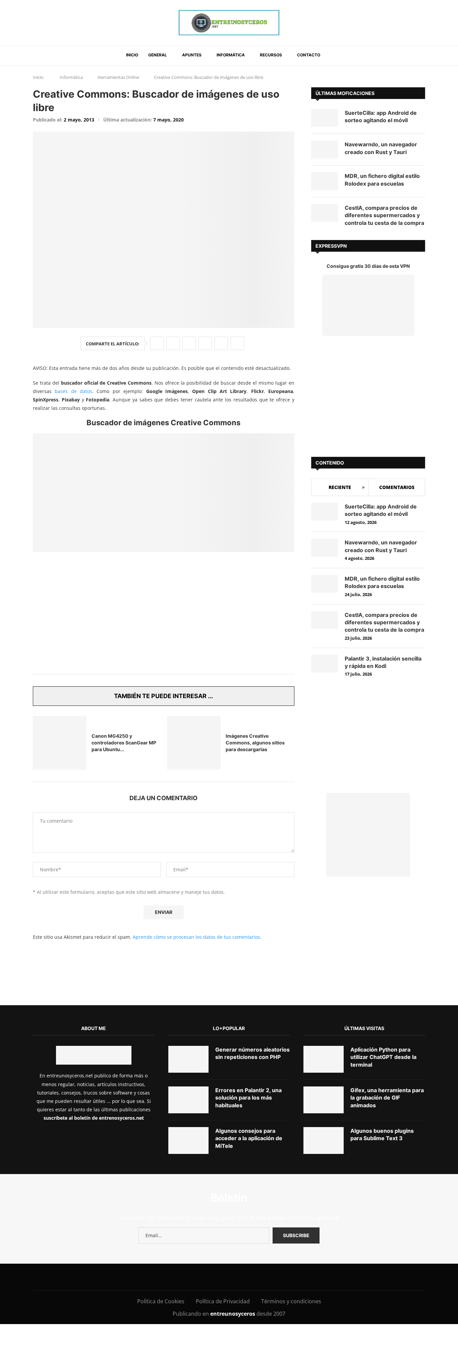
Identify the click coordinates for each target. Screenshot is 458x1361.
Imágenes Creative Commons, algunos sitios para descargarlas (255, 742)
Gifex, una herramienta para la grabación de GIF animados (387, 1130)
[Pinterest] (195, 1310)
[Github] (240, 1310)
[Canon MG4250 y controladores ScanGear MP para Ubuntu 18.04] (60, 743)
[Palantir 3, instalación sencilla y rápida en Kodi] (324, 664)
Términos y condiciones (291, 1334)
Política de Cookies (160, 1334)
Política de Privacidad (223, 1334)
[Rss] (270, 1310)
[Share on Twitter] (173, 343)
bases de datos (73, 391)
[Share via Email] (237, 343)
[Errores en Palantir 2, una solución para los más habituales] (188, 1132)
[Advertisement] (163, 617)
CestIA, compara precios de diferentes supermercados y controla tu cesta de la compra (384, 215)
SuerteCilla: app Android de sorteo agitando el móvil (381, 116)
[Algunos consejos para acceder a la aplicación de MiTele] (188, 1173)
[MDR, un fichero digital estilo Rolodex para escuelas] (324, 181)
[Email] (225, 1310)
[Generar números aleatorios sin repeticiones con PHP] (188, 1092)
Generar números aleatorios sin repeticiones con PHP (252, 1086)
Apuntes (192, 54)
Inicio (132, 54)
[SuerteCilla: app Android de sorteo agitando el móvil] (324, 118)
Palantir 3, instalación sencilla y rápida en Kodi (383, 662)
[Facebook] (153, 1310)
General (157, 54)
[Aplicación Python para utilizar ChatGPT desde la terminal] (323, 1092)
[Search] (333, 55)
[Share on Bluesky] (221, 343)
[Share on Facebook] (157, 343)
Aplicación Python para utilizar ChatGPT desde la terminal (383, 1090)
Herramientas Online (118, 77)
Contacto (308, 54)
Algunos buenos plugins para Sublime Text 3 (382, 1167)
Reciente (340, 487)
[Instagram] (180, 1310)
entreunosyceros (233, 1346)
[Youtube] (210, 1310)
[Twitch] (255, 1310)
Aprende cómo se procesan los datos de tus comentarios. (197, 970)
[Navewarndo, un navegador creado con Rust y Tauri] (324, 149)
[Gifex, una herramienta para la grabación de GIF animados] (323, 1132)
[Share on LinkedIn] (189, 343)
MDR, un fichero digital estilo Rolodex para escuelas (382, 180)
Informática (231, 54)
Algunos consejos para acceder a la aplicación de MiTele (248, 1171)
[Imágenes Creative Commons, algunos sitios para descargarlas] (194, 743)
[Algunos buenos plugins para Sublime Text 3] (323, 1173)
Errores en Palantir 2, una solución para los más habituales (248, 1130)
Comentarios (396, 487)
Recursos (271, 54)
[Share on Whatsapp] (205, 343)
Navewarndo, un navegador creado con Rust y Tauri (381, 148)
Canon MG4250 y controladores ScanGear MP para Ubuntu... (124, 742)
